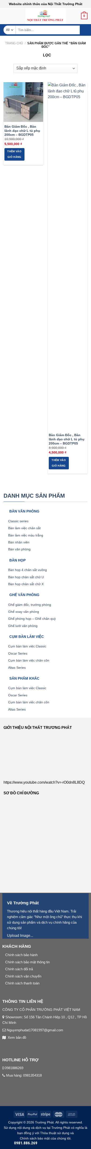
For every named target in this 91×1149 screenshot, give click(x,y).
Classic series (18, 521)
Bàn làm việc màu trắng (25, 535)
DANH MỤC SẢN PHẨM (34, 496)
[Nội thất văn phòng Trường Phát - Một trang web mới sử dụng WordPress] (45, 16)
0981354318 (32, 1075)
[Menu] (6, 17)
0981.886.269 (25, 1143)
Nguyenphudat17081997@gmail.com (34, 1030)
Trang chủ (14, 43)
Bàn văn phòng (19, 549)
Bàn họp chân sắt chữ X (26, 584)
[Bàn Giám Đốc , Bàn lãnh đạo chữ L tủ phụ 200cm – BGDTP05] (23, 102)
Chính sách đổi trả (19, 969)
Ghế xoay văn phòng (23, 611)
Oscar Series (17, 653)
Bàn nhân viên (18, 542)
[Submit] (84, 30)
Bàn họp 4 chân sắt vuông (27, 570)
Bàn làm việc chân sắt (24, 528)
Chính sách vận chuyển (23, 976)
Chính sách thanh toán (22, 983)
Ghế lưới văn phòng (23, 626)
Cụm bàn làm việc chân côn (28, 660)
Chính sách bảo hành (21, 955)
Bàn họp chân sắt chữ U (26, 577)
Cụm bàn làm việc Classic (27, 646)
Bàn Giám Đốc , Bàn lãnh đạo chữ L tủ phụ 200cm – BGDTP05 (22, 130)
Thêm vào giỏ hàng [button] (14, 154)
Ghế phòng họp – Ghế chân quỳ (32, 618)
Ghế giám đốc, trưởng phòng (29, 605)
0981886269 (14, 1068)
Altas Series (17, 667)
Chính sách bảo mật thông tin (27, 962)
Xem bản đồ (17, 1037)
